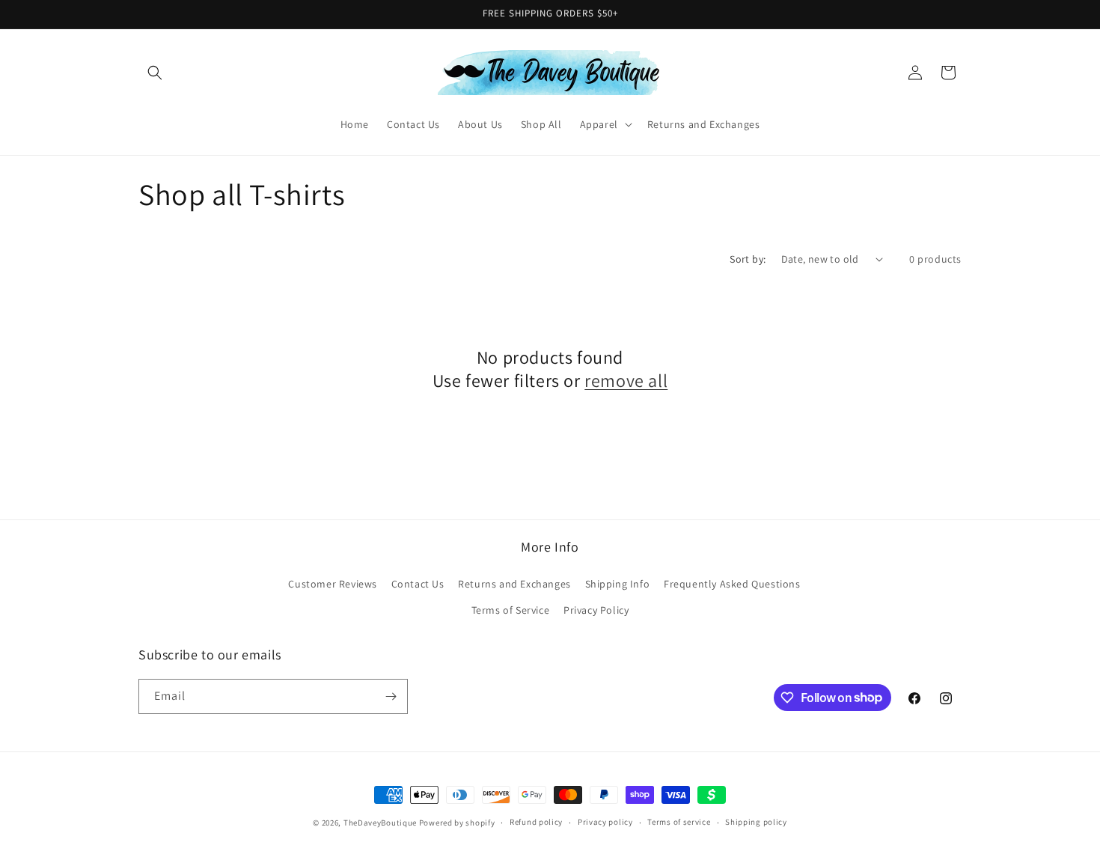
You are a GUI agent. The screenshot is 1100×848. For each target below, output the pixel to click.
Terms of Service (510, 610)
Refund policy (536, 822)
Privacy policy (605, 822)
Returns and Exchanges (514, 584)
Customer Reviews (332, 584)
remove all (625, 380)
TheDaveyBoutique (380, 822)
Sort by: (748, 259)
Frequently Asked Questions (732, 584)
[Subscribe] (390, 696)
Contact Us (417, 584)
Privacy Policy (596, 610)
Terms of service (678, 822)
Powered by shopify (457, 822)
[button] (154, 72)
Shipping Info (617, 584)
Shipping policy (756, 822)
